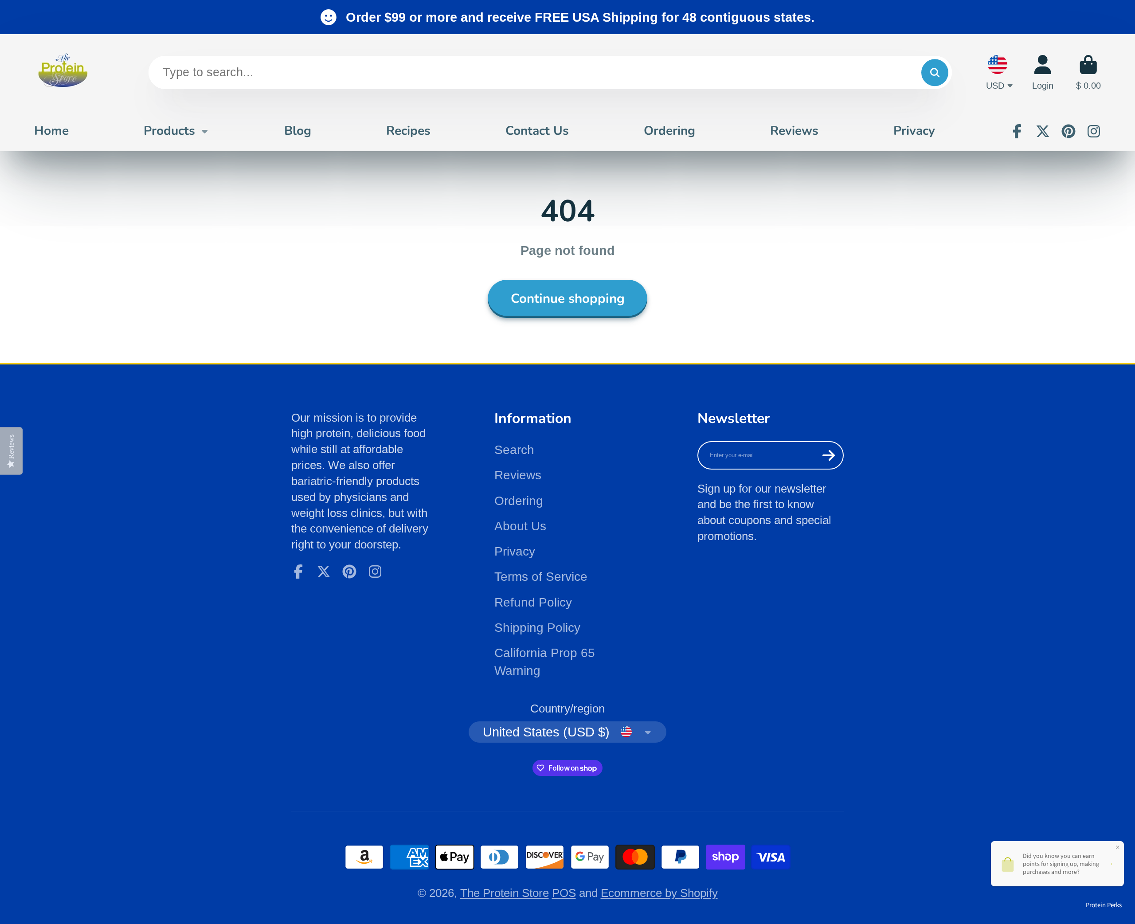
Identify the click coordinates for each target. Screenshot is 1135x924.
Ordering (669, 130)
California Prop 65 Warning (544, 661)
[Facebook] (1017, 131)
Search (514, 450)
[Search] (934, 72)
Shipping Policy (537, 627)
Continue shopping (568, 298)
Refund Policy (533, 602)
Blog (297, 130)
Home (51, 130)
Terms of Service (540, 576)
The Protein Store (504, 893)
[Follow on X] (1043, 131)
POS (564, 893)
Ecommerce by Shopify (659, 893)
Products (169, 130)
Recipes (408, 130)
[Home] (63, 72)
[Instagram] (1094, 131)
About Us (520, 526)
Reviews (794, 130)
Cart (1088, 72)
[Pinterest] (1068, 131)
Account (1042, 72)
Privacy (914, 130)
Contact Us (537, 130)
